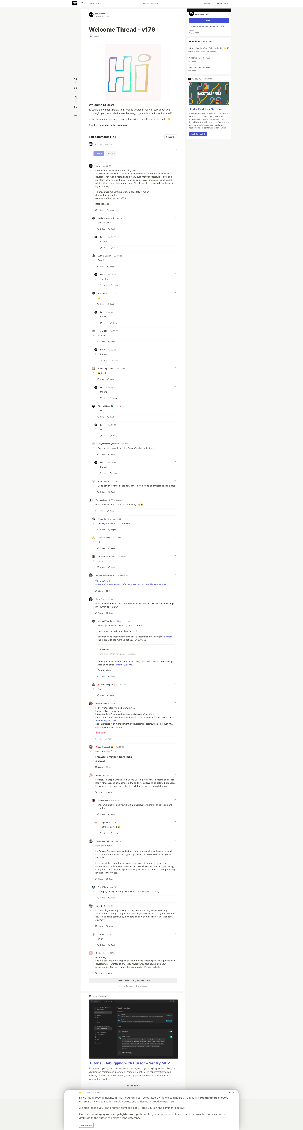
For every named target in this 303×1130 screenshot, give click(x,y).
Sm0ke (101, 934)
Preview (111, 153)
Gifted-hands (104, 538)
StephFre (100, 775)
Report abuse (141, 986)
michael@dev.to (124, 664)
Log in (207, 3)
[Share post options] (75, 115)
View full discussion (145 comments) (133, 980)
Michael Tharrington (105, 575)
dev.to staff (100, 14)
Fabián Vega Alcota (104, 841)
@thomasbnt (109, 523)
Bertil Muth (103, 887)
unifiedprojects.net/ (106, 720)
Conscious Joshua (106, 556)
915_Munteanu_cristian (108, 444)
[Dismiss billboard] (233, 1092)
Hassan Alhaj (101, 703)
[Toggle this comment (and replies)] (91, 170)
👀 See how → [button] (133, 1085)
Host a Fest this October (205, 109)
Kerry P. (99, 599)
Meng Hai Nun (104, 519)
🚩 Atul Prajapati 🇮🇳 (107, 684)
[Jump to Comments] (75, 89)
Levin (98, 166)
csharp (105, 649)
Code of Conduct (126, 986)
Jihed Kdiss (103, 800)
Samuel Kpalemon (106, 368)
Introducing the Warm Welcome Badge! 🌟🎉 (208, 49)
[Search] (82, 3)
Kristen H (100, 953)
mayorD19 (102, 331)
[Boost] (75, 106)
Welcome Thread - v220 (199, 59)
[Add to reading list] (75, 98)
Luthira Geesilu (104, 256)
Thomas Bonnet (103, 500)
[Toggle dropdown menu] (175, 165)
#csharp (168, 636)
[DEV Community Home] (75, 3)
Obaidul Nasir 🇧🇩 (105, 406)
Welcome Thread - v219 (199, 69)
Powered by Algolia (150, 3)
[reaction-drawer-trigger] (75, 80)
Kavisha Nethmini (106, 218)
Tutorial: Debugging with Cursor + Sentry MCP (129, 1063)
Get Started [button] (86, 1125)
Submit (98, 153)
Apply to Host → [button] (198, 134)
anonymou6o (104, 481)
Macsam (101, 293)
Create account (221, 3)
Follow (209, 20)
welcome (94, 36)
